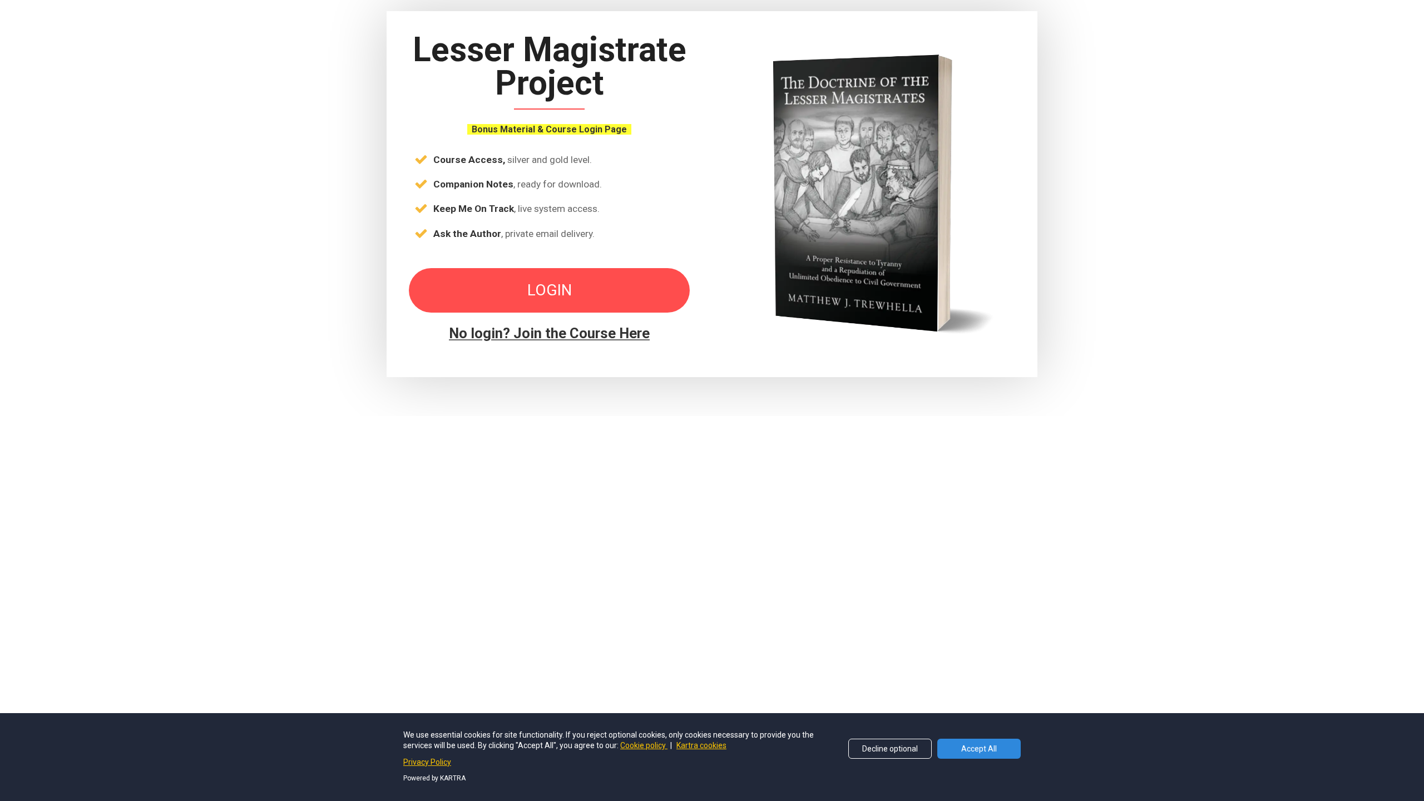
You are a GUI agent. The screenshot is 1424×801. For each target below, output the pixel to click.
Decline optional (890, 748)
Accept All (979, 748)
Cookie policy (644, 745)
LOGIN (549, 290)
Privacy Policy (427, 762)
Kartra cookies (701, 745)
